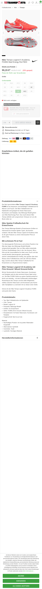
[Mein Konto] (36, 3)
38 (25, 83)
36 (5, 83)
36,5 (11, 83)
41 (25, 87)
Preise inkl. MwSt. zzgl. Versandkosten (14, 73)
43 (11, 91)
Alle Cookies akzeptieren (21, 586)
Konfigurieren (21, 581)
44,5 (24, 91)
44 (18, 91)
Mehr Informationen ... (29, 571)
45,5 (5, 95)
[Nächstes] (38, 33)
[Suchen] (29, 3)
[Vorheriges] (3, 33)
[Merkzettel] (33, 3)
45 (31, 91)
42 (31, 87)
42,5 (5, 91)
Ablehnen (21, 576)
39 (5, 87)
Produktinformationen (12, 201)
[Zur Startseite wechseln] (15, 2)
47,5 (24, 95)
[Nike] (36, 61)
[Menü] (2, 3)
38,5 (31, 83)
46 (11, 95)
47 (18, 95)
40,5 (18, 87)
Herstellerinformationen (12, 338)
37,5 (18, 83)
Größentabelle (6, 80)
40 (11, 87)
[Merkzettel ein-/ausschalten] (38, 122)
